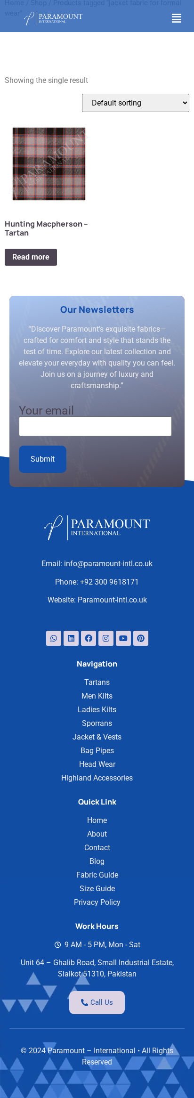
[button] (177, 18)
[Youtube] (123, 638)
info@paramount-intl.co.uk (108, 563)
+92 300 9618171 (109, 581)
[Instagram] (105, 638)
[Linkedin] (71, 638)
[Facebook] (88, 638)
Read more (30, 256)
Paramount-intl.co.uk (112, 599)
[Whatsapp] (53, 638)
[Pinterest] (140, 638)
